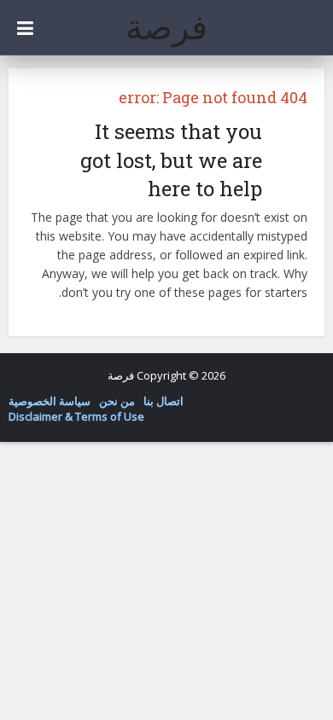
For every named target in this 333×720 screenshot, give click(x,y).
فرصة (166, 26)
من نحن (117, 401)
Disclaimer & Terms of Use (76, 416)
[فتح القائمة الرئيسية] (25, 28)
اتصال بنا (163, 401)
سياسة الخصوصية (50, 401)
